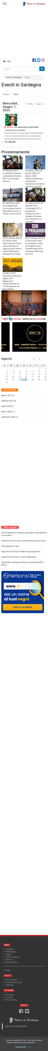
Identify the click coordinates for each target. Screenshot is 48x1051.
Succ (38, 104)
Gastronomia (11, 962)
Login (8, 61)
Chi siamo (10, 995)
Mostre (10, 127)
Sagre (8, 954)
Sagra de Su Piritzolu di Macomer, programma (20, 551)
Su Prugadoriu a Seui (34, 243)
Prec (31, 104)
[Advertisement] (24, 32)
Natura (9, 960)
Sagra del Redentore (34, 179)
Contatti (9, 997)
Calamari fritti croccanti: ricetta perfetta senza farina (23, 541)
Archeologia (11, 952)
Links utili (9, 985)
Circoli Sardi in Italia (14, 982)
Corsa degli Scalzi (10, 206)
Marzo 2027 (6, 395)
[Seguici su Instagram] (43, 60)
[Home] (34, 4)
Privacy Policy (11, 1000)
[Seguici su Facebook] (34, 60)
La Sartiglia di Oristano (12, 173)
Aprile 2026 (6, 406)
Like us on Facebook (16, 1026)
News (8, 970)
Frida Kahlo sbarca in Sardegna (15, 130)
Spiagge (9, 949)
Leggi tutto (11, 142)
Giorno (7, 95)
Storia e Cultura (12, 957)
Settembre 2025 (8, 417)
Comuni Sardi (11, 980)
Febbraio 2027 (7, 401)
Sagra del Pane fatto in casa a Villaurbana (18, 557)
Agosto (6, 359)
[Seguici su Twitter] (38, 60)
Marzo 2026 (6, 412)
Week (15, 94)
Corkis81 (29, 1047)
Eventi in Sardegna (14, 77)
